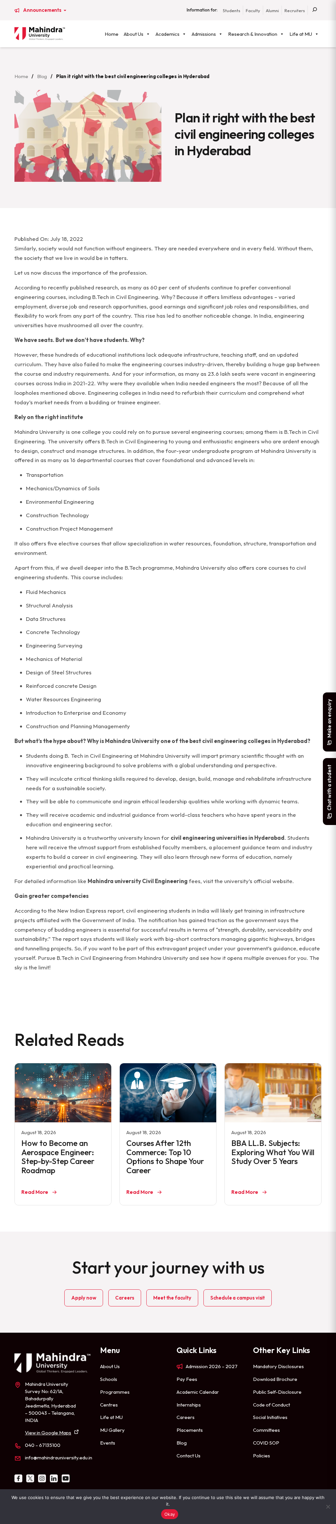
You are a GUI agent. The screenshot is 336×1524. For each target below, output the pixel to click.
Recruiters (294, 10)
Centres (109, 1405)
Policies (261, 1455)
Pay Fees (187, 1379)
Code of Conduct (271, 1405)
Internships (189, 1405)
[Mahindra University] (39, 33)
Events (107, 1443)
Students (231, 10)
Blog (42, 76)
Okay (169, 1514)
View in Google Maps (48, 1432)
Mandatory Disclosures (278, 1366)
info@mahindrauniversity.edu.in (58, 1457)
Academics (167, 34)
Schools (108, 1379)
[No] (328, 1506)
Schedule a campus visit (237, 1298)
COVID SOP (266, 1443)
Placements (190, 1430)
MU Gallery (112, 1430)
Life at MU (300, 34)
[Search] (315, 10)
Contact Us (188, 1455)
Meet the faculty (172, 1298)
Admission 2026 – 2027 (212, 1366)
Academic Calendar (198, 1392)
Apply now (83, 1298)
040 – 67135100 (42, 1445)
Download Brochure (275, 1379)
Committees (266, 1430)
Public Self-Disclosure (277, 1392)
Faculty (253, 10)
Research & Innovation (252, 34)
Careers (124, 1298)
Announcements (42, 10)
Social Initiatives (270, 1417)
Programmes (115, 1392)
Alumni (272, 10)
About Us (133, 34)
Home (111, 34)
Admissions (204, 34)
